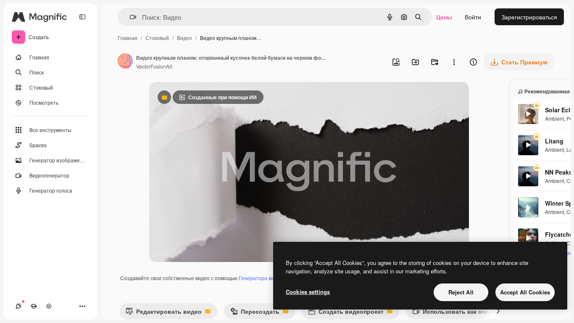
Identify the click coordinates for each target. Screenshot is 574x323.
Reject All (461, 292)
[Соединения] (18, 306)
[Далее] (498, 311)
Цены (444, 17)
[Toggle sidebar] (82, 17)
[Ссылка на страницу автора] (125, 61)
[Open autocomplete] (129, 17)
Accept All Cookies (525, 292)
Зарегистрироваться (529, 17)
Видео (184, 37)
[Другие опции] (453, 61)
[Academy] (33, 306)
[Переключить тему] (48, 306)
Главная (127, 37)
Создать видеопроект (346, 313)
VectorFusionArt (154, 66)
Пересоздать (254, 313)
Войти (473, 17)
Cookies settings (308, 292)
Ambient (554, 118)
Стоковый (157, 37)
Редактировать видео (164, 313)
